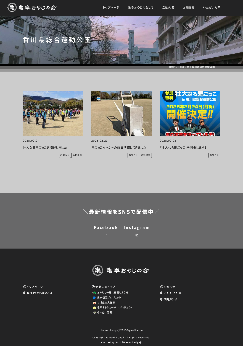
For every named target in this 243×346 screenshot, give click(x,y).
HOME (173, 66)
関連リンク (171, 299)
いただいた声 (212, 7)
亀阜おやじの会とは (141, 7)
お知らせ (189, 7)
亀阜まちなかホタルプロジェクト (115, 307)
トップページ (111, 7)
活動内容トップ (105, 287)
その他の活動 (104, 312)
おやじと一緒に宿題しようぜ (112, 292)
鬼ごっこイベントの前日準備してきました (118, 147)
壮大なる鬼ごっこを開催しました (45, 147)
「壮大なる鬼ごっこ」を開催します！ (183, 147)
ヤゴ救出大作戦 (106, 302)
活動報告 (77, 155)
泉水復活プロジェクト (109, 297)
